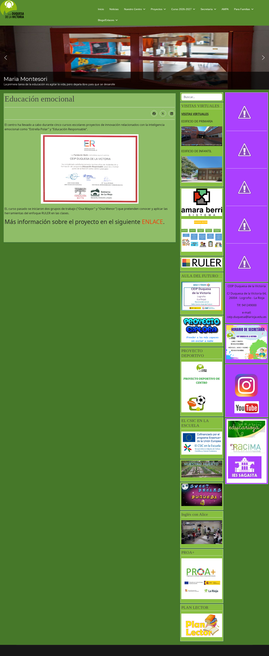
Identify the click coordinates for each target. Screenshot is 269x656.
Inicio (101, 9)
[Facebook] (154, 113)
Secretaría (207, 9)
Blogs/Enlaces (106, 20)
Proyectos (156, 9)
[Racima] (246, 447)
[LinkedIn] (172, 113)
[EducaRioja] (246, 429)
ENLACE (152, 222)
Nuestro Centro (133, 9)
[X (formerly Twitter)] (163, 113)
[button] (6, 58)
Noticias (114, 9)
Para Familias (242, 9)
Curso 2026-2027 (181, 9)
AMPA (225, 9)
